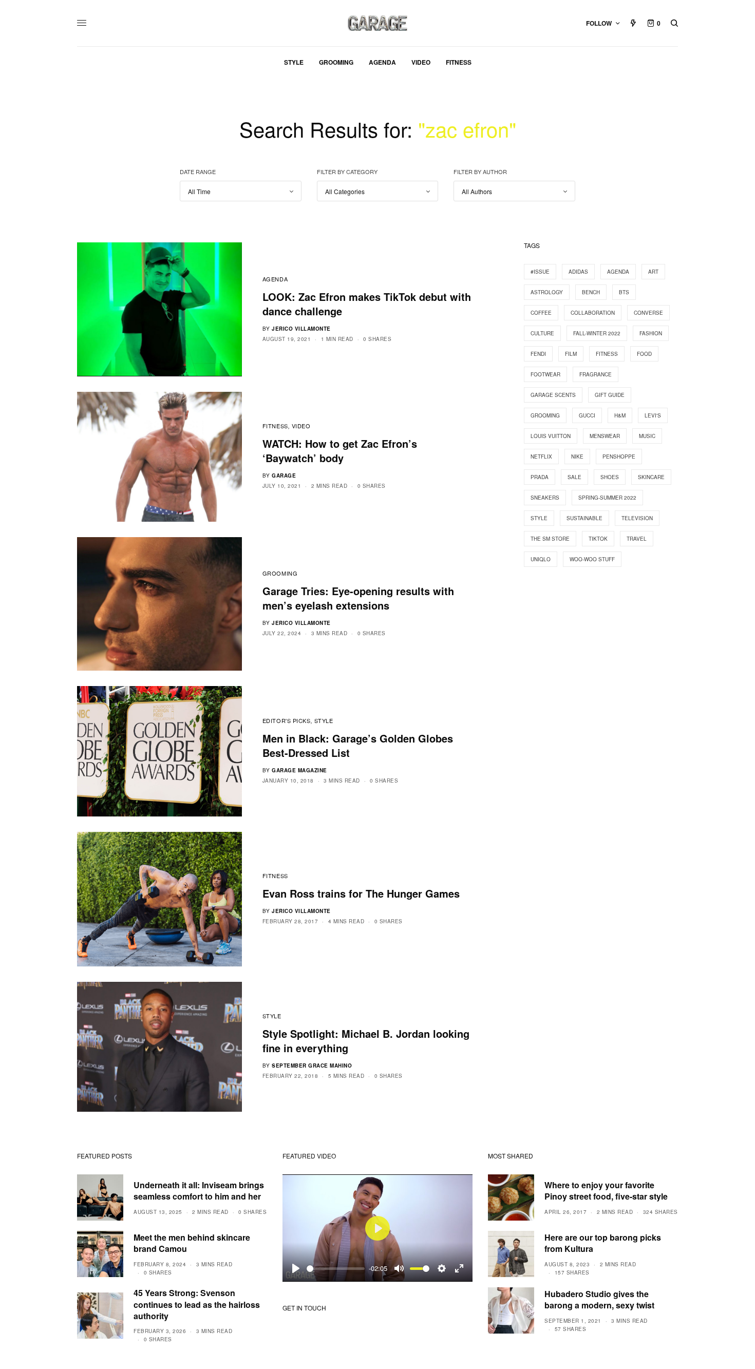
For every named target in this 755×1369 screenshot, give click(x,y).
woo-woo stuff (592, 559)
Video (301, 426)
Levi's (653, 415)
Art (653, 271)
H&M (620, 415)
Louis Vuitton (551, 436)
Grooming (279, 573)
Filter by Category (347, 171)
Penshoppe (618, 456)
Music (647, 436)
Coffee (541, 312)
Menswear (605, 436)
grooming (545, 415)
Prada (540, 477)
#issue (540, 271)
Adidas (578, 271)
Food (644, 353)
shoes (609, 477)
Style (323, 720)
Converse (648, 312)
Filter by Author (480, 171)
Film (571, 353)
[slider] (336, 1268)
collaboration (593, 312)
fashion (650, 333)
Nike (577, 456)
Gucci (587, 415)
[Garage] (377, 23)
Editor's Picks (286, 720)
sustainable (584, 518)
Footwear (545, 374)
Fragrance (595, 374)
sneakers (545, 497)
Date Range (198, 171)
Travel (637, 538)
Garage (284, 475)
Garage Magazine (299, 770)
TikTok (598, 538)
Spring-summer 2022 (607, 497)
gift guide (610, 394)
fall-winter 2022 (596, 333)
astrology (547, 292)
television (637, 518)
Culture (542, 333)
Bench (591, 292)
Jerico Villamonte (301, 328)
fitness (607, 353)
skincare (651, 477)
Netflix (541, 456)
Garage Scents (553, 394)
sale (574, 477)
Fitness (275, 426)
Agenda (275, 279)
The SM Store (550, 538)
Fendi (538, 353)
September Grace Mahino (312, 1065)
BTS (624, 292)
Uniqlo (541, 559)
